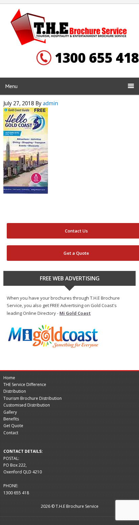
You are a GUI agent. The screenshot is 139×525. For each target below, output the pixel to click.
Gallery (10, 412)
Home (9, 378)
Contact (10, 433)
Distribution (14, 391)
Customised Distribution (26, 405)
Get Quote (13, 426)
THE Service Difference (24, 384)
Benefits (11, 419)
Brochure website (69, 27)
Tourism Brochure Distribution (32, 398)
